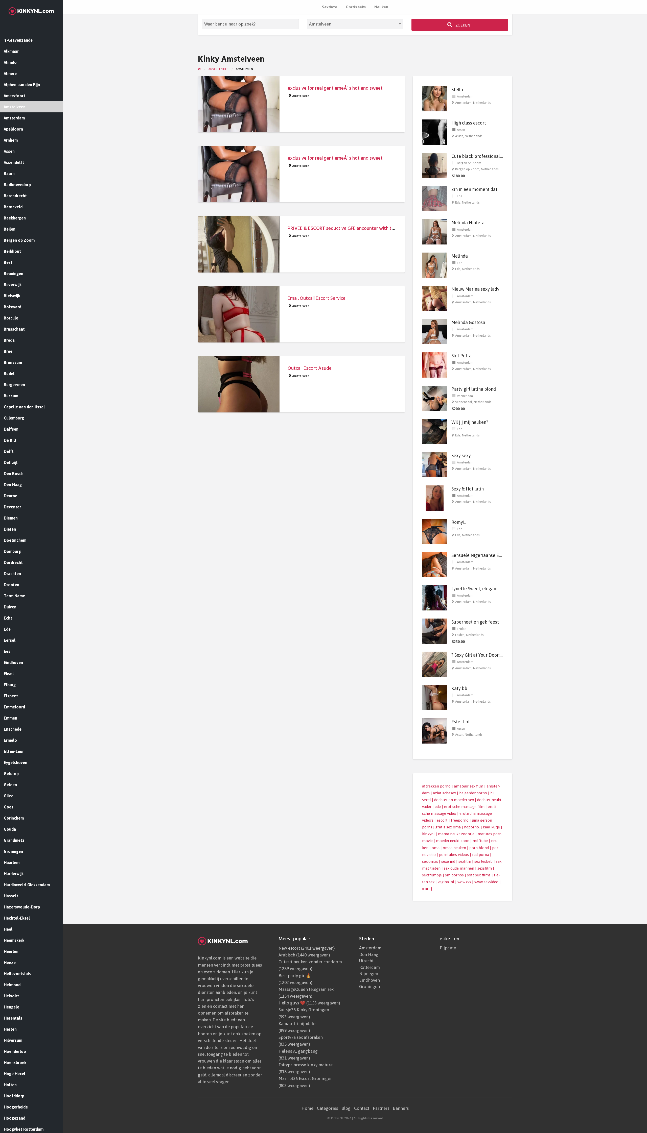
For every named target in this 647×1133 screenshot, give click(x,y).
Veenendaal (465, 396)
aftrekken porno (436, 786)
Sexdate (329, 7)
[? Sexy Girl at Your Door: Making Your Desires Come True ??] (434, 664)
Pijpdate (448, 948)
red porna (480, 854)
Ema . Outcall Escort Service (316, 298)
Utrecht (366, 961)
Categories (327, 1108)
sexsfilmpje (432, 875)
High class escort (468, 123)
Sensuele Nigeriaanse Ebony (480, 555)
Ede (459, 196)
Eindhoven (369, 980)
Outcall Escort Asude (310, 368)
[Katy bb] (434, 697)
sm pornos (454, 875)
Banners (401, 1108)
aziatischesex (444, 793)
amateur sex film (468, 786)
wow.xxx (464, 882)
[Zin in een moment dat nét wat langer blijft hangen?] (434, 198)
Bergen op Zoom (469, 163)
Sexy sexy (461, 455)
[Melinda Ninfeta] (434, 231)
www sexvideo (486, 882)
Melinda (459, 256)
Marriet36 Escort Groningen (306, 1078)
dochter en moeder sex (454, 800)
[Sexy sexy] (434, 464)
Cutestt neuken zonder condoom (310, 961)
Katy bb (459, 688)
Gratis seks (356, 7)
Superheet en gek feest (475, 622)
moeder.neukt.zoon (452, 841)
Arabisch (287, 954)
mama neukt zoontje (456, 834)
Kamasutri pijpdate (297, 1023)
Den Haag (368, 954)
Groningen (369, 986)
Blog (346, 1108)
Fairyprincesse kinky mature (306, 1064)
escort (442, 820)
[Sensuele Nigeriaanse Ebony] (434, 564)
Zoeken (462, 25)
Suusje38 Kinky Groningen (304, 1009)
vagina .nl (446, 882)
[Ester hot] (434, 730)
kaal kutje (491, 827)
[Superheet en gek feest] (434, 630)
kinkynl (428, 834)
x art (426, 888)
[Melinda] (434, 264)
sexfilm (464, 861)
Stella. (457, 89)
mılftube (480, 841)
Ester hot (460, 721)
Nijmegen (368, 974)
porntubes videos (454, 854)
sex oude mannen (459, 868)
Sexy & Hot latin (467, 488)
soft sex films (479, 875)
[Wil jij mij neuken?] (434, 431)
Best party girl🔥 (295, 975)
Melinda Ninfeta (467, 222)
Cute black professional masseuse (486, 156)
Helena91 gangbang (298, 1051)
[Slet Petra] (434, 364)
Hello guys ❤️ (292, 1002)
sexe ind (448, 861)
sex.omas (430, 861)
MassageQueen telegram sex (306, 989)
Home (307, 1108)
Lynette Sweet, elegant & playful (484, 588)
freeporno (460, 820)
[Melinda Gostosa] (434, 331)
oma (436, 848)
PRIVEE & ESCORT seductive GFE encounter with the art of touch (355, 228)
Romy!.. (458, 522)
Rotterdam (369, 967)
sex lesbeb (483, 861)
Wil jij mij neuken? (469, 422)
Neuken (381, 7)
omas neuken (454, 848)
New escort (289, 948)
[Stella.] (434, 98)
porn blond (479, 848)
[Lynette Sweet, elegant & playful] (434, 597)
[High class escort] (434, 131)
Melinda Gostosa (468, 322)
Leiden (461, 629)
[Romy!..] (434, 530)
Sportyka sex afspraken (301, 1037)
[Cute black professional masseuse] (434, 164)
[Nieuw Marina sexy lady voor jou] (434, 298)
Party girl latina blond (473, 389)
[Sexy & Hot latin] (434, 497)
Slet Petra (461, 355)
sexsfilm (484, 868)
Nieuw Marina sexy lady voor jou (484, 289)
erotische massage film (464, 806)
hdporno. (472, 827)
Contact (361, 1108)
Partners (381, 1108)
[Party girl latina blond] (434, 397)
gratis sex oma (448, 827)
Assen (461, 130)
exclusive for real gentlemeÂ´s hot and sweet (335, 88)
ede (438, 806)
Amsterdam (465, 96)
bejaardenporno (473, 793)
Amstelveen (300, 96)
